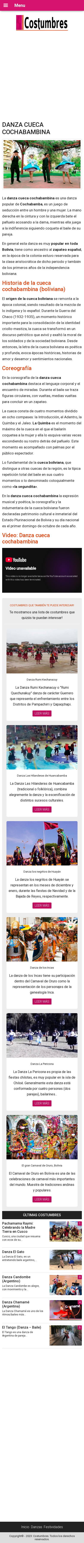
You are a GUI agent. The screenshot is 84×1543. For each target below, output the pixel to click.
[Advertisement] (42, 77)
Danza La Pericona (42, 1063)
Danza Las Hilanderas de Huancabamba (42, 775)
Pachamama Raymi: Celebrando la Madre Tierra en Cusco (18, 1227)
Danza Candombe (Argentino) (16, 1279)
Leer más (42, 713)
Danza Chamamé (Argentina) (15, 1304)
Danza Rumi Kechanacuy (42, 679)
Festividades (53, 1527)
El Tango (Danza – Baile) (21, 1327)
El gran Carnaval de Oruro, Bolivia (42, 1165)
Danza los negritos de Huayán (42, 871)
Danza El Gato (13, 1252)
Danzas (36, 1527)
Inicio (25, 1527)
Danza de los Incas (42, 967)
